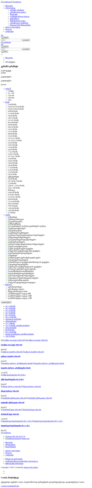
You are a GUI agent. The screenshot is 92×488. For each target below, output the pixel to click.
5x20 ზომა (12, 159)
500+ (10, 100)
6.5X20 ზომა (13, 170)
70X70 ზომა (13, 206)
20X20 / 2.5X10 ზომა (16, 186)
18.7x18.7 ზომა (14, 156)
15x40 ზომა (12, 147)
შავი (15, 217)
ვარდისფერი (26, 253)
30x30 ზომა (12, 179)
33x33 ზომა (12, 136)
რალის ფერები (29, 269)
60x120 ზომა (13, 127)
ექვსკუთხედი (13, 177)
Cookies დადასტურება (10, 486)
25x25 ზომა (12, 129)
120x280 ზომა (13, 210)
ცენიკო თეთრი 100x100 (10, 356)
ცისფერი (21, 242)
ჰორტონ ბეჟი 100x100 (10, 414)
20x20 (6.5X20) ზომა (16, 107)
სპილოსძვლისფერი (35, 244)
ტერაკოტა (23, 246)
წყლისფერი (25, 237)
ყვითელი (22, 228)
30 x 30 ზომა (10, 308)
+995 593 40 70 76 (18, 436)
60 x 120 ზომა (10, 317)
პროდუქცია (10, 8)
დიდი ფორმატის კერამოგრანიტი (19, 334)
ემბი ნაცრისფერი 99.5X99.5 (12, 379)
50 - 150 (11, 93)
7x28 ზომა (12, 183)
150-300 (11, 96)
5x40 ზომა (12, 104)
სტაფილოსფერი (31, 278)
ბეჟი (15, 255)
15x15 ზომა (12, 131)
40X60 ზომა (13, 111)
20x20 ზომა (12, 150)
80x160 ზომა (13, 122)
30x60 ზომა (12, 116)
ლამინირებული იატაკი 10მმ (20, 296)
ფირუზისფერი (28, 273)
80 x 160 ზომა (10, 332)
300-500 (11, 98)
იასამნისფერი (28, 271)
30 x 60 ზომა (10, 313)
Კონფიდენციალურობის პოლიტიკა (21, 461)
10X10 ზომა (13, 145)
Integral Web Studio (31, 467)
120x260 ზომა (13, 208)
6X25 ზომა (12, 174)
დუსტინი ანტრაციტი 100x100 (12, 403)
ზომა (7, 102)
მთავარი (9, 6)
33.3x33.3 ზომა (14, 138)
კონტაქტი (9, 31)
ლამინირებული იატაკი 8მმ (19, 294)
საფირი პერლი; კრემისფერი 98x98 (16, 368)
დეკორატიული (29, 282)
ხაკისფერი (23, 260)
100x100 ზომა (10, 328)
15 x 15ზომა (10, 323)
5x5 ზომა (11, 213)
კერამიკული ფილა (16, 289)
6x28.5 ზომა (13, 161)
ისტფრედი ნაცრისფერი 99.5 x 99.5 (15, 426)
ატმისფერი (24, 233)
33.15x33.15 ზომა (15, 141)
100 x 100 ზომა (14, 188)
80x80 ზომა (12, 134)
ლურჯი (19, 231)
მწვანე (18, 224)
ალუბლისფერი (29, 240)
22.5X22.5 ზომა (14, 197)
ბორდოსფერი (28, 276)
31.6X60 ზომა (13, 113)
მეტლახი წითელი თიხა (18, 291)
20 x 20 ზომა (10, 306)
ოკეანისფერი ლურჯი (37, 226)
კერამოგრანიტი (15, 287)
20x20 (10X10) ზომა (16, 109)
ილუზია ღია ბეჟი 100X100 (11, 345)
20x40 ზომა (12, 165)
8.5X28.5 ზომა (13, 195)
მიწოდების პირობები (14, 464)
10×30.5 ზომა (13, 120)
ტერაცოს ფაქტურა (34, 267)
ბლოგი (8, 29)
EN (2, 35)
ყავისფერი (23, 264)
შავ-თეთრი (24, 280)
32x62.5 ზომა (13, 154)
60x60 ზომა (12, 125)
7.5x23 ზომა (13, 152)
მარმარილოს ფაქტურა (39, 262)
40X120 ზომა (13, 204)
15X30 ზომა (13, 172)
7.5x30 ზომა (13, 168)
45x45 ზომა (12, 143)
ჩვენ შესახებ (10, 447)
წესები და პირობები (13, 459)
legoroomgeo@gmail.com (20, 439)
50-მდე (11, 91)
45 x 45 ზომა (10, 311)
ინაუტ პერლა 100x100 (10, 391)
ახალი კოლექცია (12, 27)
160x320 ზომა (13, 192)
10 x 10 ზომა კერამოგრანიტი (17, 326)
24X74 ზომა (13, 118)
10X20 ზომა (13, 163)
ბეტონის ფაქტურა (32, 251)
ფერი (7, 215)
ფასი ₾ (8, 89)
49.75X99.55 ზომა (15, 181)
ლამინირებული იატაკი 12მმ (20, 298)
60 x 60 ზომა (10, 315)
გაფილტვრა (6, 302)
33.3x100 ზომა (13, 201)
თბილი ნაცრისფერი (35, 235)
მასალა (8, 285)
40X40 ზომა (13, 199)
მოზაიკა (11, 190)
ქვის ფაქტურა (27, 249)
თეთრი (19, 222)
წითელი (20, 219)
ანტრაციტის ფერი (32, 258)
